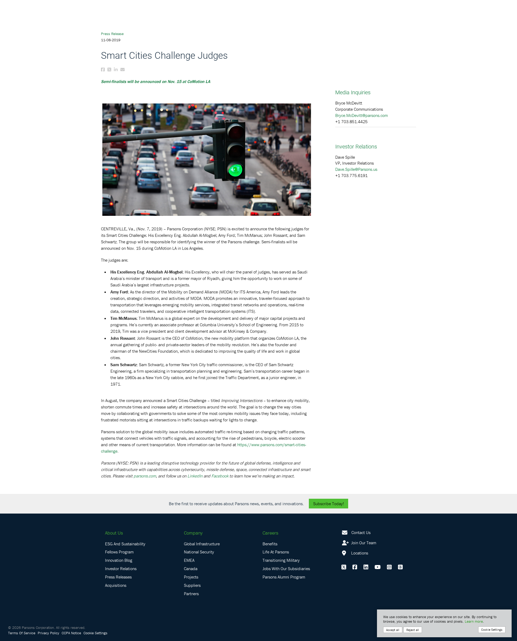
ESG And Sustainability (125, 543)
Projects (191, 577)
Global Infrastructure (202, 543)
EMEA (189, 560)
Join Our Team (363, 542)
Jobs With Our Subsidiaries (286, 568)
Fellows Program (119, 552)
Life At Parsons (276, 552)
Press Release (112, 33)
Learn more (474, 621)
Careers (270, 533)
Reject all (412, 630)
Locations (359, 553)
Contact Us (361, 532)
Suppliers (192, 585)
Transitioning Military (281, 560)
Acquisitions (115, 585)
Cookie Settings (95, 632)
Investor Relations (121, 568)
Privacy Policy (48, 632)
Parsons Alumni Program (284, 577)
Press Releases (118, 577)
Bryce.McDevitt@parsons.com (361, 115)
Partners (191, 593)
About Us (114, 533)
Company (193, 533)
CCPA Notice (71, 632)
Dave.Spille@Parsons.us (356, 169)
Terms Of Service (21, 632)
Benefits (270, 543)
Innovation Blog (118, 560)
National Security (199, 552)
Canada (190, 568)
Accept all (392, 630)
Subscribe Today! (328, 503)
